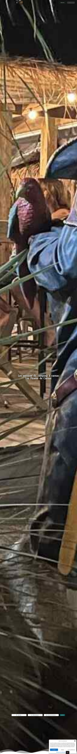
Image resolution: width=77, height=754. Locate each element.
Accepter (54, 749)
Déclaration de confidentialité (61, 752)
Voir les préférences (71, 749)
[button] (74, 740)
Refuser (62, 749)
